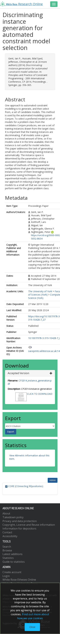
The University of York (40, 291)
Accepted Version (18, 373)
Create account (11, 572)
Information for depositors (19, 528)
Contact (7, 532)
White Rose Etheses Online (19, 579)
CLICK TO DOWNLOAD (39, 393)
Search (6, 546)
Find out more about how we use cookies (33, 616)
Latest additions (12, 554)
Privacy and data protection (19, 521)
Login (6, 576)
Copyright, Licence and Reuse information (28, 525)
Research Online (24, 4)
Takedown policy (13, 517)
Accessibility (9, 536)
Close (32, 627)
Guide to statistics (13, 562)
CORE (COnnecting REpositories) (25, 486)
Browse (7, 550)
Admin (53, 480)
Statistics (8, 558)
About (6, 513)
